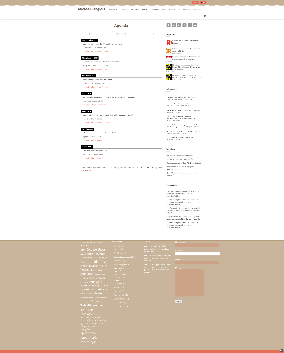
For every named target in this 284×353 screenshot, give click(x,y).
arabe (101, 242)
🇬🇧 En (195, 3)
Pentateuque (95, 327)
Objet (177, 259)
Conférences (119, 253)
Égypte (82, 324)
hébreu (84, 269)
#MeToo (83, 242)
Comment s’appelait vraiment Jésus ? (181, 159)
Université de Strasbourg (91, 317)
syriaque (98, 301)
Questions (187, 9)
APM (96, 242)
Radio (117, 280)
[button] (281, 350)
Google (90, 170)
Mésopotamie (85, 327)
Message (179, 268)
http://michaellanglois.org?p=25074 (96, 105)
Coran (101, 327)
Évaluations (119, 261)
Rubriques (155, 9)
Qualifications (119, 299)
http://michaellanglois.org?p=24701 (95, 52)
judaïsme (86, 274)
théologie (86, 314)
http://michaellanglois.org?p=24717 (95, 69)
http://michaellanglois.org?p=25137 (95, 140)
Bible (102, 249)
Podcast (117, 287)
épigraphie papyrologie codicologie (88, 337)
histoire (100, 262)
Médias (117, 268)
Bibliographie (174, 9)
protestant (85, 286)
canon (83, 254)
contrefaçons (86, 257)
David (96, 258)
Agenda (145, 9)
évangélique (84, 346)
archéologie (88, 249)
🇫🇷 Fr (203, 3)
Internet (118, 274)
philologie (95, 282)
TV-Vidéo (118, 283)
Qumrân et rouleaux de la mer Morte (93, 291)
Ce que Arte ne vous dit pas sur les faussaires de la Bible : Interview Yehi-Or (183, 193)
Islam (100, 270)
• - (181, 118)
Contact (197, 9)
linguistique (97, 324)
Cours (164, 9)
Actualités (135, 9)
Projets (117, 291)
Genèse (83, 262)
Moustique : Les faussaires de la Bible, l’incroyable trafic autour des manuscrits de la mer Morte (186, 67)
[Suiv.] (154, 34)
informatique (100, 320)
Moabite (97, 274)
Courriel (178, 250)
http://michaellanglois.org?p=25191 (95, 158)
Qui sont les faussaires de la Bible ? (180, 155)
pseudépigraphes (99, 285)
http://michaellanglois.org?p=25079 (96, 123)
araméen (85, 245)
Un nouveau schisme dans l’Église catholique (184, 163)
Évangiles (85, 329)
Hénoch (93, 270)
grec (90, 262)
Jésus (88, 323)
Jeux (116, 271)
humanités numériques (93, 265)
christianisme (96, 254)
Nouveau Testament (93, 278)
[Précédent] (89, 34)
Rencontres (119, 306)
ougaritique (84, 282)
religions (87, 301)
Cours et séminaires (122, 257)
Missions (124, 9)
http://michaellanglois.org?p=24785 (95, 87)
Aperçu (118, 249)
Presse (117, 277)
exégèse (103, 257)
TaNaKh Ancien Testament (91, 307)
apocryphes (86, 320)
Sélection (118, 246)
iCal (82, 170)
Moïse (103, 274)
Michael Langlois (91, 9)
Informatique (119, 264)
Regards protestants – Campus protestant (93, 297)
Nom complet (181, 242)
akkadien (90, 242)
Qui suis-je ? (113, 9)
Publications (119, 295)
